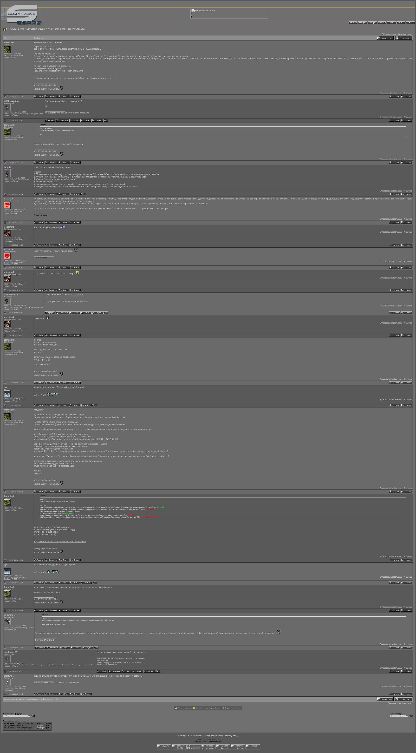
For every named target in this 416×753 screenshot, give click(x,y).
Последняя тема (389, 34)
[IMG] (42, 729)
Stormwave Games (213, 735)
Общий (41, 29)
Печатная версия (184, 708)
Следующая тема (404, 34)
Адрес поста (385, 93)
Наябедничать (396, 93)
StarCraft (31, 29)
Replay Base (231, 735)
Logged (409, 93)
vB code (40, 725)
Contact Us (183, 735)
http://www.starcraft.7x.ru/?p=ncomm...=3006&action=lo (60, 541)
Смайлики (41, 727)
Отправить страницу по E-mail (207, 708)
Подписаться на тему (233, 708)
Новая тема (406, 703)
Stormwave (196, 735)
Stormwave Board (15, 29)
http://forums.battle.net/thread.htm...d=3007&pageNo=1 (75, 49)
